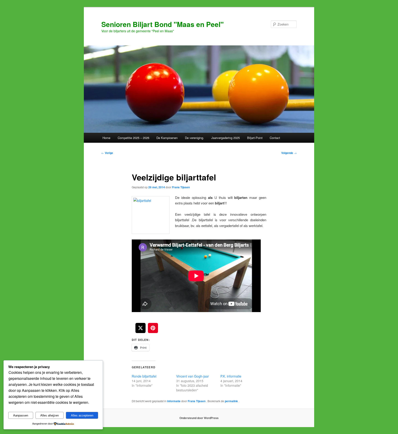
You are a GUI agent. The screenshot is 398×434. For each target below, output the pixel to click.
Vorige (107, 153)
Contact (275, 138)
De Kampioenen (167, 138)
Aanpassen (20, 415)
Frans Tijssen (181, 187)
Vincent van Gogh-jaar (192, 376)
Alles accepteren (82, 415)
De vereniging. (194, 138)
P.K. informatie (230, 376)
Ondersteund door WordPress (199, 418)
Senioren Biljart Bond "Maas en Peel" (162, 24)
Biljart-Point (255, 138)
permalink (232, 401)
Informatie (174, 401)
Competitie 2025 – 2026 (133, 138)
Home (106, 138)
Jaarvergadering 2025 (225, 138)
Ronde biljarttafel (144, 376)
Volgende (289, 153)
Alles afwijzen (49, 415)
